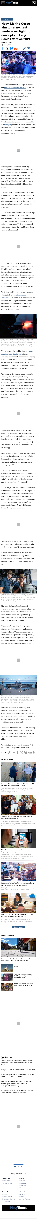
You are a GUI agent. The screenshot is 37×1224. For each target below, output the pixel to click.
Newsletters (23, 1183)
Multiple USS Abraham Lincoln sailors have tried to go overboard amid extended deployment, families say (16, 1083)
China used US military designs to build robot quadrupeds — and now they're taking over (15, 959)
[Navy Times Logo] (12, 2)
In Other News (7, 760)
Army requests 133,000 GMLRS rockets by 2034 (24, 965)
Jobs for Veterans (24, 1199)
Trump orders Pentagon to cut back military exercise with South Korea (23, 984)
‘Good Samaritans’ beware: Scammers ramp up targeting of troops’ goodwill (18, 851)
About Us (22, 1194)
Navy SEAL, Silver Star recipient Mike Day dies (18, 1069)
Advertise (4, 1194)
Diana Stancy (7, 43)
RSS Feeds (22, 1185)
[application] (18, 947)
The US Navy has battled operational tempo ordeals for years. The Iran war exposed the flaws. (16, 1062)
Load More (18, 927)
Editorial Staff (6, 1201)
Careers (21, 1197)
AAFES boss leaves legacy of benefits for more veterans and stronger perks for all (18, 784)
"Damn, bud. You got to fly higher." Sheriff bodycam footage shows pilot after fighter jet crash (23, 975)
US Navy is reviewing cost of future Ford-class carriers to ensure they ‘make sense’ (17, 1091)
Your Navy (7, 19)
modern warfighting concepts (15, 87)
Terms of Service (7, 1183)
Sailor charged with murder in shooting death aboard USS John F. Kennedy (17, 1075)
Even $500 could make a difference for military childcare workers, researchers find (17, 915)
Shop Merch (23, 1188)
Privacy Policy (6, 1181)
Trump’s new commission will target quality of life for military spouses (17, 817)
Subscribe (22, 1181)
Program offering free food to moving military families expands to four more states (17, 884)
